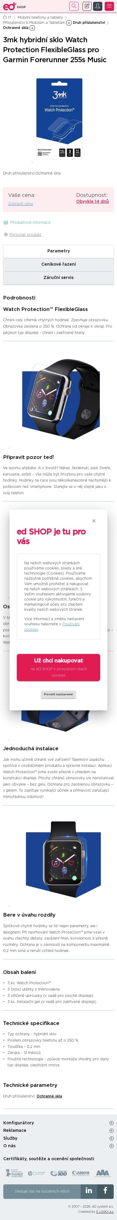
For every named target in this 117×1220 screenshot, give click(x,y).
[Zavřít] (94, 520)
